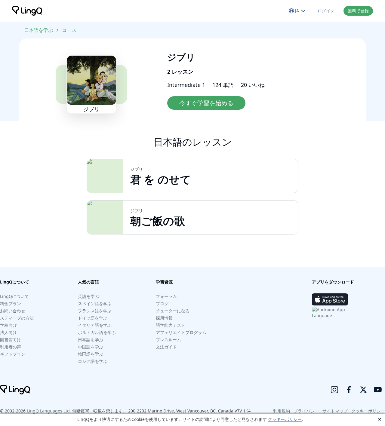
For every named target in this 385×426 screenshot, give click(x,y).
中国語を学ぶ (90, 347)
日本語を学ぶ (38, 30)
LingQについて (14, 296)
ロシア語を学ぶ (92, 361)
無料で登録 (358, 11)
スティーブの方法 (17, 318)
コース (69, 30)
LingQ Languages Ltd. (49, 411)
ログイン (326, 11)
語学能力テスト (170, 325)
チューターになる (172, 311)
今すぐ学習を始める (206, 103)
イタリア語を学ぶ (95, 325)
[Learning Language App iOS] (330, 299)
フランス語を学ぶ (95, 311)
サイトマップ (335, 411)
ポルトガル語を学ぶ (97, 332)
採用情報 (164, 318)
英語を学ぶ (88, 296)
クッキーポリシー (285, 419)
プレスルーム (168, 339)
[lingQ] (27, 11)
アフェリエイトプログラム (181, 332)
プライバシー (306, 411)
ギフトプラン (12, 354)
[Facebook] (349, 389)
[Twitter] (363, 389)
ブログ (162, 303)
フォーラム (166, 296)
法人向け (8, 332)
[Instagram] (334, 389)
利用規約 (281, 411)
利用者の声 (10, 347)
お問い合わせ (12, 311)
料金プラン (10, 303)
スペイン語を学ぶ (95, 303)
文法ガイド (166, 347)
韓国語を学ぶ (90, 354)
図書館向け (10, 339)
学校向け (8, 325)
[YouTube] (378, 389)
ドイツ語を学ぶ (92, 318)
